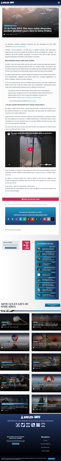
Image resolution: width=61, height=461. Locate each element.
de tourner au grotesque (19, 46)
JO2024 (33, 204)
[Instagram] (38, 425)
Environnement (8, 25)
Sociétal (15, 25)
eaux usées (28, 204)
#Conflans (22, 97)
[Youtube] (28, 425)
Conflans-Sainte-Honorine (17, 204)
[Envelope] (43, 425)
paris (37, 204)
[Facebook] (18, 425)
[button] (59, 2)
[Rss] (33, 425)
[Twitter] (23, 425)
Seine (40, 204)
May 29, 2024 (32, 101)
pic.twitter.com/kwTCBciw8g (33, 97)
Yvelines (44, 204)
